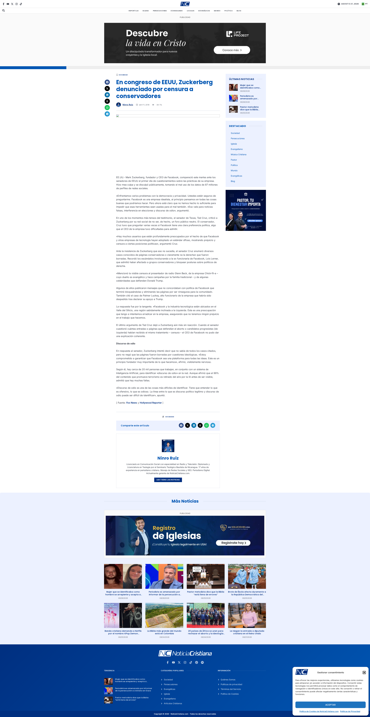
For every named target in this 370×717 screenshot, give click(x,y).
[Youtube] (8, 4)
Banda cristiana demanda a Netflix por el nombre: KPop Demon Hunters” (123, 634)
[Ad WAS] (185, 554)
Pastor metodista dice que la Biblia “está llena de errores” (249, 111)
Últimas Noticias (241, 79)
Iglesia (146, 11)
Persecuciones (160, 11)
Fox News (131, 402)
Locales (190, 11)
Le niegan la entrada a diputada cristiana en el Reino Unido (247, 632)
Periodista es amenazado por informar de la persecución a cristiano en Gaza (164, 594)
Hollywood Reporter (151, 402)
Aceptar (330, 704)
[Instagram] (16, 4)
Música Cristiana (238, 154)
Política (228, 11)
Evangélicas (204, 11)
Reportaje (133, 11)
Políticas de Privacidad (350, 711)
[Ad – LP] (185, 62)
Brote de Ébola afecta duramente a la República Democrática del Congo (247, 594)
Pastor (234, 160)
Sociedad (123, 75)
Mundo (217, 11)
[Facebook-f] (3, 4)
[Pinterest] (196, 662)
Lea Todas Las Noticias (168, 480)
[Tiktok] (21, 4)
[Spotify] (202, 662)
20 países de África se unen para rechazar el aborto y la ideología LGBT (205, 634)
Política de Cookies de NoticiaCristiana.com (319, 711)
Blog (239, 11)
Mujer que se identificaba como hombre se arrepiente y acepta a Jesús (123, 594)
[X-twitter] (12, 4)
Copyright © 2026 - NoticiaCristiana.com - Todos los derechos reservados (185, 714)
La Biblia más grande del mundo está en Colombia (164, 632)
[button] (364, 672)
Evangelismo (177, 11)
